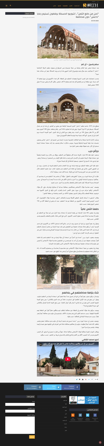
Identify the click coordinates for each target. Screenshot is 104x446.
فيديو (59, 6)
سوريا (66, 404)
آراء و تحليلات (65, 420)
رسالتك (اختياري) (31, 415)
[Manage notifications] (100, 442)
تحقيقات (65, 417)
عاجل (54, 6)
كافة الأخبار (65, 400)
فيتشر (66, 430)
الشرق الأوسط (64, 407)
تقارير (70, 6)
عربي (98, 2)
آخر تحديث (76, 6)
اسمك (33, 402)
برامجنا (66, 427)
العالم (66, 410)
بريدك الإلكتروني (31, 408)
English (93, 2)
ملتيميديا (65, 6)
